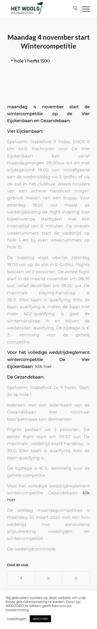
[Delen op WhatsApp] (76, 578)
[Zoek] (73, 9)
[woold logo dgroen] (40, 9)
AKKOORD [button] (40, 618)
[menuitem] (73, 9)
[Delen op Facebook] (21, 578)
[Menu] (83, 9)
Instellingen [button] (16, 619)
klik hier (43, 366)
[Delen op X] (48, 578)
